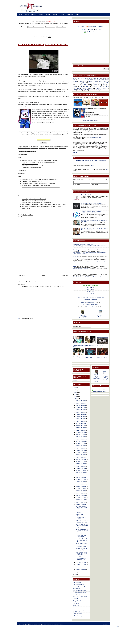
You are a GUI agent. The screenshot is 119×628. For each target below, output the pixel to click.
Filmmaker (27, 148)
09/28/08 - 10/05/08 (81, 427)
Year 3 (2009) (90, 291)
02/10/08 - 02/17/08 (81, 502)
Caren (74, 266)
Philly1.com (76, 603)
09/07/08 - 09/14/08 (81, 434)
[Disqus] (43, 246)
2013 (97, 90)
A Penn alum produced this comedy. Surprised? (34, 199)
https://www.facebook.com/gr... (86, 244)
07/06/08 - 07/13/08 (81, 455)
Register (33, 14)
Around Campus (77, 357)
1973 (95, 79)
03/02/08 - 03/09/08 (81, 495)
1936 (78, 78)
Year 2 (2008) (90, 289)
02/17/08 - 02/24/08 (81, 499)
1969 (78, 79)
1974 (99, 79)
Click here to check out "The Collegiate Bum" (29, 102)
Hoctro (25, 215)
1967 (106, 78)
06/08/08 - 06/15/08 (81, 463)
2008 (104, 88)
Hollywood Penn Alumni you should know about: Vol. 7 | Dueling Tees (88, 261)
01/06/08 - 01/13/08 (81, 569)
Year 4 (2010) (90, 294)
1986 (104, 81)
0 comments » (62, 148)
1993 (107, 83)
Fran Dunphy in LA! (102, 357)
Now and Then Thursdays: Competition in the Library (81, 516)
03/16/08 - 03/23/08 (81, 491)
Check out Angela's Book (43, 122)
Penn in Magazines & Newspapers (90, 346)
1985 (100, 81)
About (27, 14)
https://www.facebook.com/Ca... (81, 268)
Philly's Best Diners (78, 601)
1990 (90, 83)
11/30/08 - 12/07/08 (81, 407)
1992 (101, 83)
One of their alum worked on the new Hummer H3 (82, 540)
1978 (107, 79)
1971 (86, 79)
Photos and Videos (91, 307)
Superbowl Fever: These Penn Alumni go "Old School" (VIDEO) (37, 202)
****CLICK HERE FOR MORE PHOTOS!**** (91, 360)
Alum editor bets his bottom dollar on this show (81, 507)
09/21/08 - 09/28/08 (81, 430)
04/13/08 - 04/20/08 (81, 482)
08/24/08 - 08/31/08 (81, 439)
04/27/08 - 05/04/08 (81, 477)
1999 (80, 86)
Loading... (75, 380)
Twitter (85, 29)
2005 (84, 88)
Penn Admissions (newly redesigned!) (79, 593)
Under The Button (77, 613)
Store (77, 14)
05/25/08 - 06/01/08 (81, 468)
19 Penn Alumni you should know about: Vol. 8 (33, 200)
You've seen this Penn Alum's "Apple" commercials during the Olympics (39, 160)
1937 (82, 78)
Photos (48, 14)
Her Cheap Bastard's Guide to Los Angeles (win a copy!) (36, 185)
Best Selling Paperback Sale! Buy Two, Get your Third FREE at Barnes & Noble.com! (43, 286)
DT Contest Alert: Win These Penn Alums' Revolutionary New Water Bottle (91, 212)
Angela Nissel (41, 146)
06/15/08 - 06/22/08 (81, 461)
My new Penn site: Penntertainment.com (91, 195)
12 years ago (84, 246)
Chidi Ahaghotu (55, 146)
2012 (92, 90)
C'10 (46, 146)
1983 (90, 81)
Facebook (101, 26)
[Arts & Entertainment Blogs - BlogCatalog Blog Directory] (100, 391)
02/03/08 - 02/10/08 (81, 504)
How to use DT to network (90, 299)
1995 (85, 85)
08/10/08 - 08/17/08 (81, 443)
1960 (97, 78)
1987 (74, 83)
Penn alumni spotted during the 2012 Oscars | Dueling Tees (86, 276)
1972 (91, 79)
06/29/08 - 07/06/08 (81, 457)
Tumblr (91, 29)
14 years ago (102, 276)
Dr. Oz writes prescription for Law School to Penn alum (35, 166)
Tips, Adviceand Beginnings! (100, 316)
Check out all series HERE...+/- (90, 120)
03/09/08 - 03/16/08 (81, 493)
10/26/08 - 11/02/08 (81, 419)
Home (20, 14)
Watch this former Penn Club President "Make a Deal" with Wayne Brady (40, 179)
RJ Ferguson (51, 148)
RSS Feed (82, 26)
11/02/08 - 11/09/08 (81, 416)
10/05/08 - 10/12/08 (81, 425)
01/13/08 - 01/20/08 (81, 567)
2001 (94, 86)
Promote (21, 17)
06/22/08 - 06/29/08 (81, 459)
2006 (90, 88)
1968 (74, 80)
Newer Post (22, 275)
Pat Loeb (75, 256)
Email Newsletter (92, 26)
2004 (77, 88)
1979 (75, 81)
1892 (74, 78)
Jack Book (30, 215)
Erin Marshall (21, 148)
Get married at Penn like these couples (31, 167)
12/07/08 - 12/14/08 (81, 405)
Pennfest (75, 598)
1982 (85, 81)
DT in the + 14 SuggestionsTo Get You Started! (82, 317)
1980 (81, 81)
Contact (62, 14)
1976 (103, 79)
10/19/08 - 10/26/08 (81, 421)
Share (19, 216)
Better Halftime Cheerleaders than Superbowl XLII (81, 558)
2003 (107, 86)
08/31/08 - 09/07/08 (81, 437)
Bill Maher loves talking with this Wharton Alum (92, 203)
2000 (87, 86)
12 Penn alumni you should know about (32, 181)
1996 (95, 85)
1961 (102, 78)
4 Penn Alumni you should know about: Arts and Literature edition (38, 162)
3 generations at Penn (95, 137)
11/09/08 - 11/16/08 (81, 414)
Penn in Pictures (101, 345)
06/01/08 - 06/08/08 (81, 466)
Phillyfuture (76, 605)
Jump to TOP (106, 624)
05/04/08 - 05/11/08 (81, 475)
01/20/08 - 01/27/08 (81, 564)
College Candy (77, 582)
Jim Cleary (76, 244)
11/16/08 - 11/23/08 (81, 412)
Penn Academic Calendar (79, 590)
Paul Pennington (43, 148)
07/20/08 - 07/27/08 (81, 450)
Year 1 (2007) (90, 287)
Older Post (65, 275)
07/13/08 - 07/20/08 (81, 452)
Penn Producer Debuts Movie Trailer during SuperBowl (81, 553)
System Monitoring (45, 624)
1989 (83, 83)
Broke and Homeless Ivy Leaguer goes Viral (43, 44)
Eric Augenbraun (63, 146)
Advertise (70, 14)
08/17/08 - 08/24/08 (81, 441)
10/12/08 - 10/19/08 (81, 423)
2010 (35, 146)
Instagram (97, 29)
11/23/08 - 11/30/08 (81, 410)
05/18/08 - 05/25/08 (81, 470)
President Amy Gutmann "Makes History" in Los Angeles (82, 526)
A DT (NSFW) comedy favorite (90, 304)
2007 (97, 88)
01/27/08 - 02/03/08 (81, 562)
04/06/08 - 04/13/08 (81, 484)
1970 (82, 79)
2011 (86, 90)
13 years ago (84, 253)
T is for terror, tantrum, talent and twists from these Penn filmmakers (38, 183)
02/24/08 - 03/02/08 (81, 497)
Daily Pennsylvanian (78, 584)
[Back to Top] (118, 627)
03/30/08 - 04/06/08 (81, 486)
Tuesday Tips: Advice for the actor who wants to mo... (82, 530)
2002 (100, 86)
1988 (79, 83)
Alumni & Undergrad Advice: (91, 297)
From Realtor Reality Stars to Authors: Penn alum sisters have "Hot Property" (41, 187)
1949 (90, 78)
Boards (55, 14)
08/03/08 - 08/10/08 (81, 446)
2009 (74, 90)
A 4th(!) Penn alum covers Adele (30, 164)
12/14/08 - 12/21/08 (81, 403)
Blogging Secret (29, 624)
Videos (41, 14)
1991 (95, 83)
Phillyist (75, 607)
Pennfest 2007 (88, 357)
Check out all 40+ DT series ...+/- (43, 37)
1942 (86, 78)
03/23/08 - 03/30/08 (81, 488)
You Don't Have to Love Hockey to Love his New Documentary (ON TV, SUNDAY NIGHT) (44, 204)
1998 (32, 146)
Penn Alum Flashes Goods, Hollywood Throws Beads (81, 535)
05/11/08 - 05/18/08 (81, 472)
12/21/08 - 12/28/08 (81, 401)
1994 (77, 85)
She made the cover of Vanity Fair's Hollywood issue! (81, 545)
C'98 (49, 146)
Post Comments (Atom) (32, 282)
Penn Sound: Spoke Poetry (80, 596)
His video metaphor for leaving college (81, 549)
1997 (103, 85)
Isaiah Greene (34, 148)
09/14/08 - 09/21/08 (81, 432)
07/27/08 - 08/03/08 (81, 448)
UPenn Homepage (78, 616)
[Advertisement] (78, 8)
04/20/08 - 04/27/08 (81, 479)
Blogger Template (59, 624)
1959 (93, 78)
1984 (95, 81)
